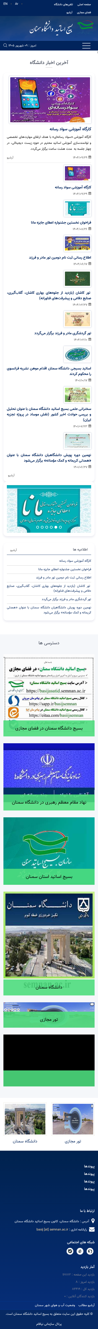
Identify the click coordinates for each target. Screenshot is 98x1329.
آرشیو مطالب (86, 1305)
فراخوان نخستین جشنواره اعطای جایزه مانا (61, 223)
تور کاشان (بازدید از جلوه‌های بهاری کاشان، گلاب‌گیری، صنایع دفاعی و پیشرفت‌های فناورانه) (49, 295)
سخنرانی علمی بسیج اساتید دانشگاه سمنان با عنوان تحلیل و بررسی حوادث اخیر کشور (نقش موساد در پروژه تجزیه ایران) (49, 414)
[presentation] (17, 496)
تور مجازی (73, 1141)
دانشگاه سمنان (25, 1141)
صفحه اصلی (84, 5)
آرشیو (69, 13)
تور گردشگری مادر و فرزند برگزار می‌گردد (62, 333)
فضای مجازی (84, 13)
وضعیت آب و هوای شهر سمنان (55, 1305)
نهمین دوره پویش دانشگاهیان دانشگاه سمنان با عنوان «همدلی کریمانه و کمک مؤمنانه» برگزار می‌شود (49, 458)
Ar (16, 4)
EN (5, 4)
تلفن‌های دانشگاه (63, 5)
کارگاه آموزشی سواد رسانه (70, 129)
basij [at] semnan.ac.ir (52, 1229)
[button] (60, 527)
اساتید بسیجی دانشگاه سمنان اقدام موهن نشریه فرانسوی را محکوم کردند (49, 371)
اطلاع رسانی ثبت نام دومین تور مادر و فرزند (60, 258)
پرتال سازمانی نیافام (49, 1324)
